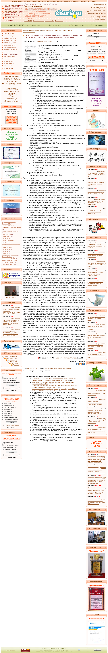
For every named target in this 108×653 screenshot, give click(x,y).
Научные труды (12, 359)
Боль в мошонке (101, 180)
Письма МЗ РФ (6, 238)
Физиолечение (8, 409)
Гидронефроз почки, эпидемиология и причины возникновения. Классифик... (95, 403)
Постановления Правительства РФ (11, 227)
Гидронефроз (102, 399)
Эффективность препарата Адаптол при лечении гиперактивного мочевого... (95, 412)
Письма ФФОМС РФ (7, 240)
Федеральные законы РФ (9, 222)
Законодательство (47, 30)
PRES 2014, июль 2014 (11, 297)
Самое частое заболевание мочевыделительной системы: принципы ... (96, 328)
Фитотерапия (7, 403)
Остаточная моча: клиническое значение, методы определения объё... (96, 175)
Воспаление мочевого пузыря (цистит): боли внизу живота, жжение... (96, 193)
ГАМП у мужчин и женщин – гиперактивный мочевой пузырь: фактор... (96, 356)
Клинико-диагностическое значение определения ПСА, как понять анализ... (96, 393)
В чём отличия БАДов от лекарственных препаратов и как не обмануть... (96, 246)
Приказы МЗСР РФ (7, 225)
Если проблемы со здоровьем (12, 445)
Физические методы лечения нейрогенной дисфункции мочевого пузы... (95, 203)
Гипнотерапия (8, 415)
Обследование (97, 25)
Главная (25, 30)
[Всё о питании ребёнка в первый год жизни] (96, 233)
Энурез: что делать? (100, 315)
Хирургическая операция (11, 419)
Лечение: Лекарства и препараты (97, 242)
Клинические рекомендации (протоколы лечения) (57, 368)
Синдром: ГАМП (101, 352)
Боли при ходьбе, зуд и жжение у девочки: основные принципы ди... (96, 337)
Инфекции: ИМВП (101, 418)
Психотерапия (8, 413)
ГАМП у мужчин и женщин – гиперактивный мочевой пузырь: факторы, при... (96, 431)
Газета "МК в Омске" (15, 307)
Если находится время (10, 444)
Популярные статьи (11, 358)
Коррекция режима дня (10, 417)
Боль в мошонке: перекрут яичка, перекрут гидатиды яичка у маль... (96, 184)
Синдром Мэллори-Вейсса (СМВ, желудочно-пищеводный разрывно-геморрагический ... (96, 461)
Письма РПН (5, 251)
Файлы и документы (35, 30)
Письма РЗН (5, 253)
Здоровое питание (101, 280)
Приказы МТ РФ (6, 234)
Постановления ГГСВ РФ (9, 258)
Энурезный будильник (10, 407)
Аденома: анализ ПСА (100, 390)
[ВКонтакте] (77, 364)
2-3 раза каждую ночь (10, 380)
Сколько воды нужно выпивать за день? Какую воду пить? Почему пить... (97, 265)
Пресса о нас (13, 361)
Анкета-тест (35, 25)
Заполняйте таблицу (11, 11)
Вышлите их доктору (11, 15)
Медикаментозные (9, 405)
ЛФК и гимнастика (9, 411)
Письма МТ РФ (6, 249)
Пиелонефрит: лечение (100, 324)
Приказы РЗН (5, 242)
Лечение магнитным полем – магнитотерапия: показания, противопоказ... (95, 255)
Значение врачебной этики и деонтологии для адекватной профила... (95, 346)
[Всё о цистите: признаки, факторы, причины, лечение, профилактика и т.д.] (96, 380)
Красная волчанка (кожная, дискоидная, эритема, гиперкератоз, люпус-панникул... (96, 471)
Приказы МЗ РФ (6, 223)
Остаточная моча (101, 171)
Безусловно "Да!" (8, 442)
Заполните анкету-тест (11, 5)
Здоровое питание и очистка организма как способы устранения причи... (95, 274)
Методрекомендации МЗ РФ (9, 255)
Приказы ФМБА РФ (7, 257)
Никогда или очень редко (11, 377)
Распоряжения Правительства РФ (11, 244)
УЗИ (104, 208)
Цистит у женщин (101, 190)
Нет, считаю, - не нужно (10, 447)
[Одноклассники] (80, 364)
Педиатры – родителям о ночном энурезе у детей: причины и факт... (96, 318)
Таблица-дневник (55, 25)
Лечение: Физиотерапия (100, 199)
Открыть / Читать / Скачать (44, 41)
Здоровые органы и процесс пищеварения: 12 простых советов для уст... (95, 283)
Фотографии (14, 363)
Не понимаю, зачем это (10, 449)
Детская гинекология (100, 333)
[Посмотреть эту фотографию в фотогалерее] (12, 296)
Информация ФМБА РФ (8, 264)
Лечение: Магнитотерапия (99, 252)
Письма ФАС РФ (6, 247)
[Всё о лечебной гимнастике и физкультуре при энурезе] (96, 162)
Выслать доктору (77, 25)
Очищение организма (100, 261)
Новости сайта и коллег (11, 356)
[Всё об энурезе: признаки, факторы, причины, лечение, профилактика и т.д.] (96, 144)
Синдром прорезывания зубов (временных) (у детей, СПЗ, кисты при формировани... (96, 492)
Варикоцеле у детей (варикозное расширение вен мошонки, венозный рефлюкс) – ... (96, 482)
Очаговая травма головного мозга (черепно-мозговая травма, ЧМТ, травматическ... (97, 502)
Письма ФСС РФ (6, 236)
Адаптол (103, 408)
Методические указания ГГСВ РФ (11, 231)
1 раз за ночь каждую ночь (11, 378)
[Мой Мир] (83, 364)
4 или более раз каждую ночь (12, 382)
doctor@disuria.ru (12, 98)
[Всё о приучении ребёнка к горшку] (96, 128)
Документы (16, 365)
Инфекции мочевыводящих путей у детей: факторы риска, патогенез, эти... (97, 421)
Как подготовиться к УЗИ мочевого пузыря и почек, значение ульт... (94, 212)
